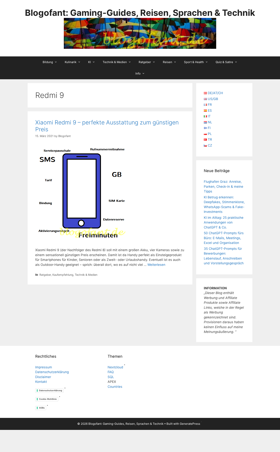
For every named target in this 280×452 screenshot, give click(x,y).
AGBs (42, 407)
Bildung (48, 62)
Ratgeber (145, 62)
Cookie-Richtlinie (48, 399)
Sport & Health (194, 62)
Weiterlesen (156, 265)
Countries (115, 387)
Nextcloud (115, 367)
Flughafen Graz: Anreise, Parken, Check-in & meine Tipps (223, 186)
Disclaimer (43, 377)
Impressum (43, 367)
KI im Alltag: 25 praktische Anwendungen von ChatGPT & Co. (223, 222)
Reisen (167, 62)
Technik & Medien (115, 62)
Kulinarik (70, 62)
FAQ (111, 372)
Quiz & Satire (224, 62)
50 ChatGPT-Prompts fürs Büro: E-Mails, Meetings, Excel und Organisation (224, 238)
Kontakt (41, 382)
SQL (111, 377)
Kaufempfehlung (62, 274)
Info (138, 73)
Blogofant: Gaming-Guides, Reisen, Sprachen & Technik (140, 12)
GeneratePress (190, 424)
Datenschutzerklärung (52, 372)
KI (89, 62)
